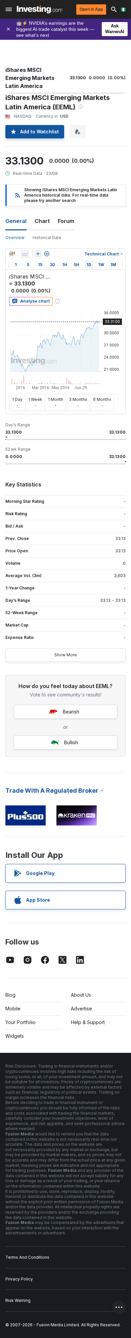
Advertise (81, 1008)
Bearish (71, 711)
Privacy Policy (19, 1278)
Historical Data (47, 237)
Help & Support (88, 1022)
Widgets (14, 1036)
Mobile (12, 1008)
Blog (10, 995)
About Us (81, 995)
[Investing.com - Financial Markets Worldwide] (39, 9)
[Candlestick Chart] (12, 253)
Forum (66, 221)
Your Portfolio (20, 1022)
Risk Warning (18, 1300)
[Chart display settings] (46, 253)
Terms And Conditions (27, 1257)
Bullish (71, 742)
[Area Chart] (25, 253)
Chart (42, 221)
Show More (65, 654)
